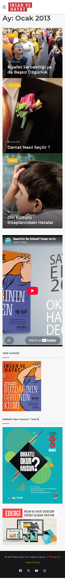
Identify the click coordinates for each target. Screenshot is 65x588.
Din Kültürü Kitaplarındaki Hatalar (31, 220)
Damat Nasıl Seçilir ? (29, 147)
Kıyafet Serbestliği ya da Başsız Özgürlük (30, 70)
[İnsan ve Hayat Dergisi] (20, 7)
